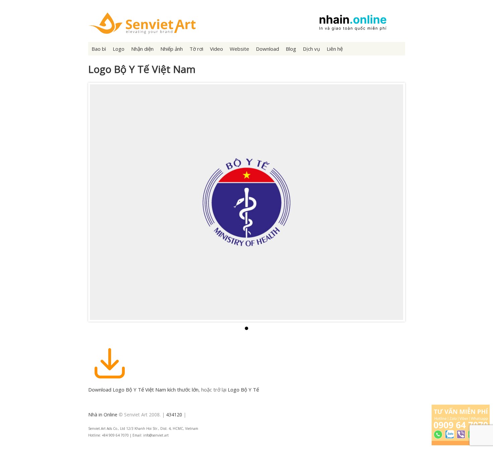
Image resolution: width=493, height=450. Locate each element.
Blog (291, 48)
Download (267, 48)
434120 (174, 414)
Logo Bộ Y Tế (243, 389)
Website (239, 48)
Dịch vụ (311, 48)
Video (216, 48)
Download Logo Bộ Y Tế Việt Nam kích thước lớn (143, 389)
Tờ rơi (196, 48)
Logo (118, 48)
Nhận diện (142, 48)
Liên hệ (335, 48)
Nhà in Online (102, 414)
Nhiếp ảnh (171, 48)
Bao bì (99, 48)
